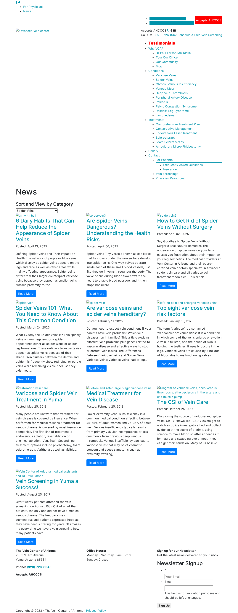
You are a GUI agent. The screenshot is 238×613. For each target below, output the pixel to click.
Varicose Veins (166, 75)
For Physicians (33, 7)
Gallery (153, 151)
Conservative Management (175, 128)
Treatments (156, 120)
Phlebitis (162, 102)
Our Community (167, 62)
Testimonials (161, 43)
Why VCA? (155, 48)
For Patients (164, 160)
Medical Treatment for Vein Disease (113, 396)
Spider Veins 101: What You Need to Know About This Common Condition (47, 314)
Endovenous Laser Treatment (176, 133)
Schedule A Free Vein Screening (171, 23)
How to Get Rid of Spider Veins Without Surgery (187, 224)
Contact (154, 155)
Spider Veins (164, 79)
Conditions (156, 71)
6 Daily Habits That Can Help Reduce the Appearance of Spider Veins (45, 230)
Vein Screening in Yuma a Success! (47, 484)
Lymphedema (165, 115)
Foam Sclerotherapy (170, 142)
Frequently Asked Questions (183, 165)
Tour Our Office (167, 57)
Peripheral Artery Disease (174, 97)
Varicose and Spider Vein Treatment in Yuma (47, 396)
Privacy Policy (96, 610)
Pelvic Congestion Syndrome (176, 106)
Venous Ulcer (165, 88)
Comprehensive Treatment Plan (178, 124)
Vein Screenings (167, 174)
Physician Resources (170, 178)
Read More (25, 293)
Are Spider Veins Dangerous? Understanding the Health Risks (118, 230)
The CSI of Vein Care (182, 402)
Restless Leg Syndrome (172, 111)
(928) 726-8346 (166, 35)
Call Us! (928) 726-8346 (167, 18)
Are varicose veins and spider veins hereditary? (116, 311)
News (27, 11)
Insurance (170, 169)
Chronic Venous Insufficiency (176, 84)
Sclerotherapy (166, 137)
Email (168, 581)
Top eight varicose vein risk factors (185, 311)
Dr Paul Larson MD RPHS (173, 53)
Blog (159, 66)
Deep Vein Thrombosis (172, 93)
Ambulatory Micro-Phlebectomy (178, 146)
